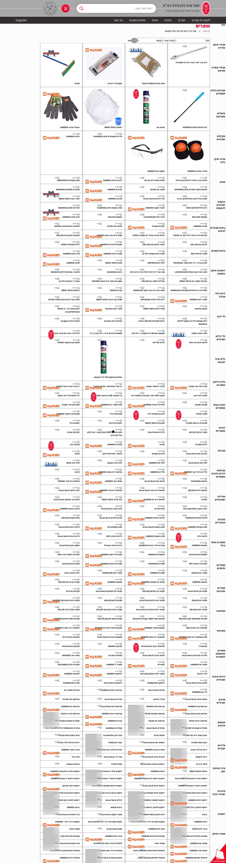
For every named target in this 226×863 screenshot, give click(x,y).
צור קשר (118, 20)
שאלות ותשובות (137, 20)
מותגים (168, 20)
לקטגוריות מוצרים (201, 20)
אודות (155, 20)
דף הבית (206, 31)
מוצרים (181, 20)
